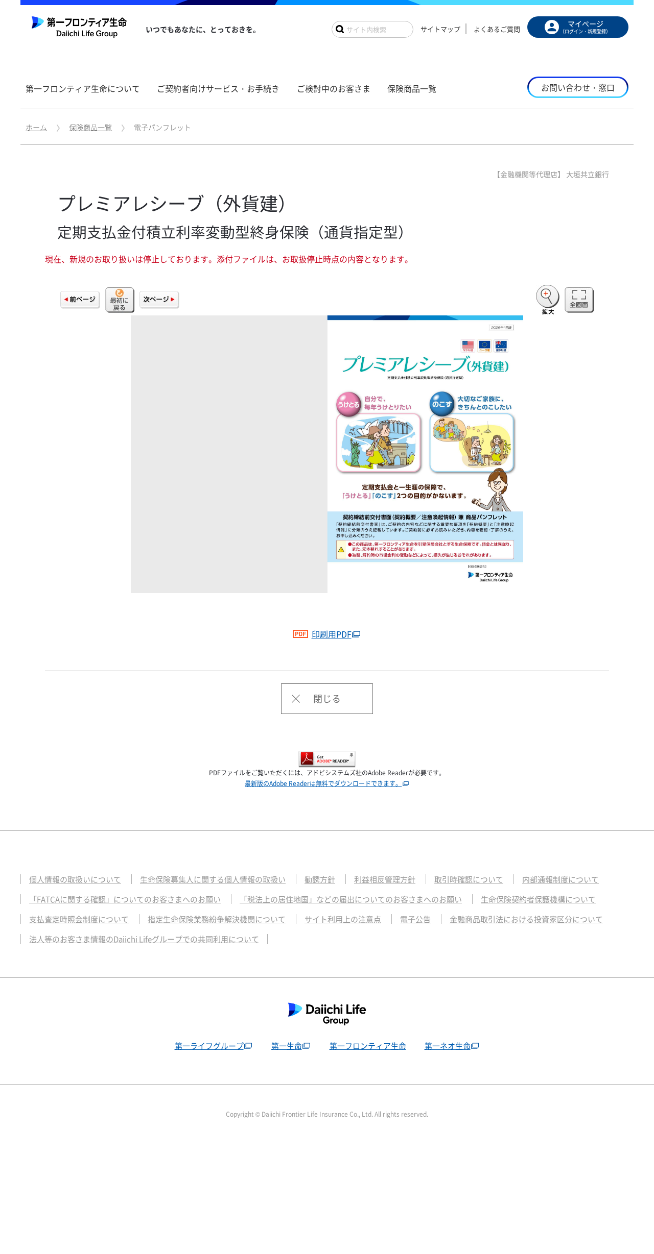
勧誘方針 (320, 879)
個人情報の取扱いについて (75, 879)
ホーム (36, 127)
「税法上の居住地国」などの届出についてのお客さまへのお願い (351, 899)
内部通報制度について (560, 879)
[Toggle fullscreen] (579, 300)
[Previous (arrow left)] (80, 300)
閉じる (327, 698)
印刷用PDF (332, 634)
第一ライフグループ (209, 1045)
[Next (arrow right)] (159, 300)
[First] (119, 300)
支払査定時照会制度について (79, 919)
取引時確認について (468, 879)
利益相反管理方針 (384, 879)
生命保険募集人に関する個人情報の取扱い (213, 879)
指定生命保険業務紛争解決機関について (217, 919)
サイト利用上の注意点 (343, 919)
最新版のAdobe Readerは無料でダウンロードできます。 (323, 783)
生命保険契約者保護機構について (538, 899)
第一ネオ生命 (448, 1045)
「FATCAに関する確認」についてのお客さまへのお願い (125, 899)
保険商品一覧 (90, 127)
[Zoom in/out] (547, 300)
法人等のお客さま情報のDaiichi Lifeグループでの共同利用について (144, 939)
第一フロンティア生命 (368, 1045)
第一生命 (286, 1045)
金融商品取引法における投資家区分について (526, 919)
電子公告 (415, 919)
